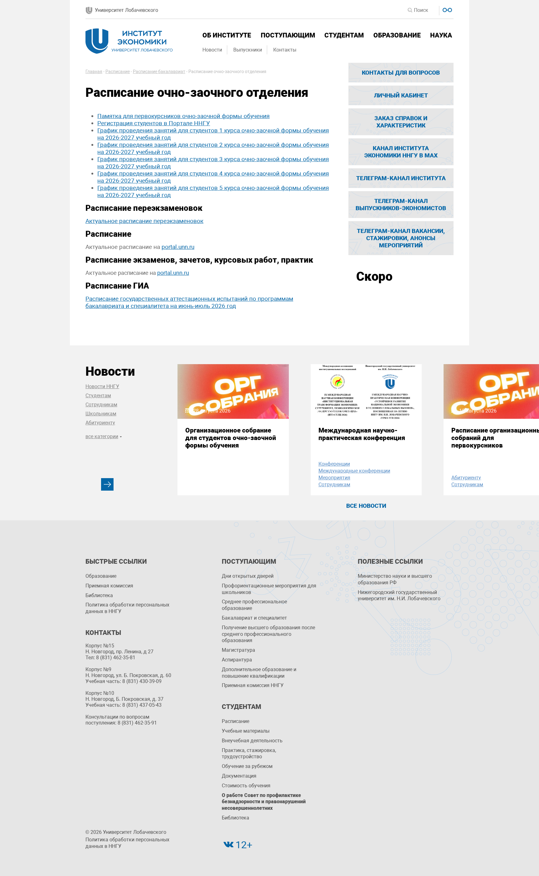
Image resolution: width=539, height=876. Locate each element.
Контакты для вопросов (401, 72)
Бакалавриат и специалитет (254, 618)
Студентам (344, 35)
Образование (397, 35)
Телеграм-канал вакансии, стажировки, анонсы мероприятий (401, 238)
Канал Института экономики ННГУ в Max (401, 152)
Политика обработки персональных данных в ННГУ (127, 608)
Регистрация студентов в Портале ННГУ (153, 123)
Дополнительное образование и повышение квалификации (259, 672)
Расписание (235, 721)
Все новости (366, 505)
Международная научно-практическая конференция (361, 434)
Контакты (284, 50)
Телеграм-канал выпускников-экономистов (401, 204)
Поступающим (288, 35)
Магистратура (238, 650)
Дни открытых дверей (248, 576)
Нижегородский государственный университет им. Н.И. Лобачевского (399, 595)
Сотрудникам (101, 405)
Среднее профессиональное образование (254, 605)
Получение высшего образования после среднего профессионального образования (268, 634)
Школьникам (100, 414)
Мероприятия (334, 478)
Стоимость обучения (246, 786)
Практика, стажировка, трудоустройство (249, 753)
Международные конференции (354, 471)
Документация (239, 776)
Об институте (226, 35)
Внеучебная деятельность (252, 741)
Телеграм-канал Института (401, 178)
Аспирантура (237, 660)
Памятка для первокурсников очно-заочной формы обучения (183, 116)
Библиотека (99, 595)
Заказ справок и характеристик (400, 122)
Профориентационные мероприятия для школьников (269, 589)
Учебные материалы (246, 731)
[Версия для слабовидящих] (446, 9)
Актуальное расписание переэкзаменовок (144, 221)
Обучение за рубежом (247, 766)
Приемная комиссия (109, 586)
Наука (441, 35)
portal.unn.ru (178, 246)
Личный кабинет (401, 95)
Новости (212, 50)
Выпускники (247, 50)
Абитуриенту (100, 423)
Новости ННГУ (102, 386)
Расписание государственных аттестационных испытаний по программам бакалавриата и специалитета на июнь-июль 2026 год (189, 302)
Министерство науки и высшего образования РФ (395, 579)
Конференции (334, 464)
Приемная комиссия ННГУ (253, 685)
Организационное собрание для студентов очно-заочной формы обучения (230, 438)
